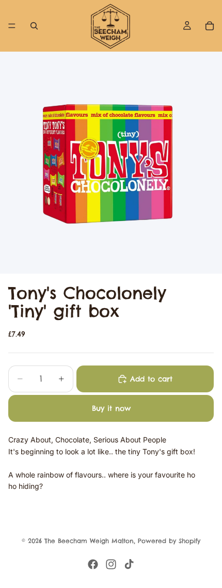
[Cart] (209, 25)
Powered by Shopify (169, 541)
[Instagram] (111, 564)
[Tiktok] (129, 564)
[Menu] (12, 26)
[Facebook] (93, 564)
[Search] (34, 25)
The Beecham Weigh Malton (89, 541)
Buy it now (111, 408)
